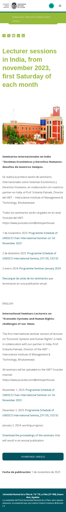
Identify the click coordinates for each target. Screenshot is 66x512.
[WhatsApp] (18, 35)
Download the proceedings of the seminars (28, 435)
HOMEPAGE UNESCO (33, 456)
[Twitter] (8, 35)
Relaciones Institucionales (37, 16)
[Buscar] (51, 5)
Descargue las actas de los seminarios (25, 278)
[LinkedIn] (23, 35)
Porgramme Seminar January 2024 (40, 268)
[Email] (13, 35)
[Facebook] (4, 35)
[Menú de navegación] (60, 5)
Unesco (16, 20)
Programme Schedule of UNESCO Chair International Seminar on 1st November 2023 (30, 238)
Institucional (18, 16)
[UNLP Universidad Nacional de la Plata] (14, 5)
